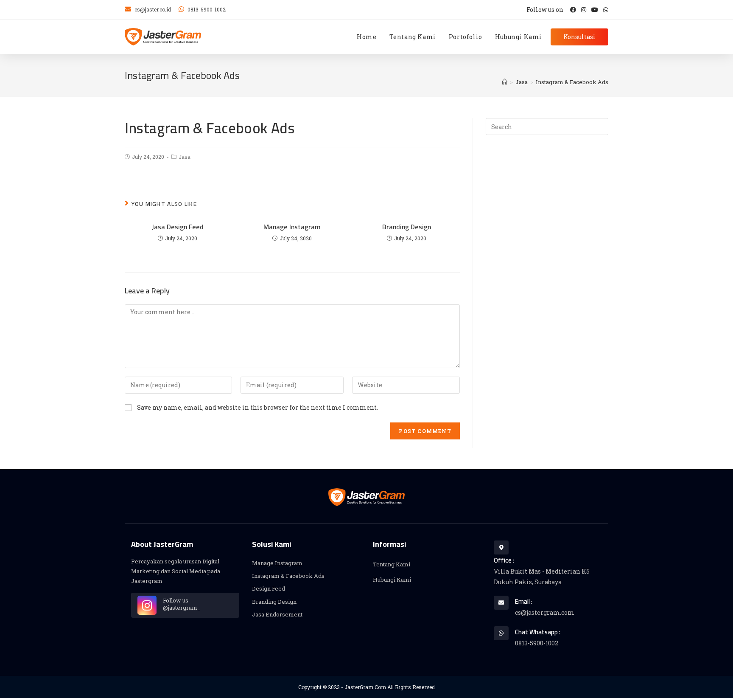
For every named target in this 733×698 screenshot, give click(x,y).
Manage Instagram (292, 226)
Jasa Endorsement (277, 614)
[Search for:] (547, 126)
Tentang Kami (391, 564)
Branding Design (406, 226)
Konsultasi (579, 37)
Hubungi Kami (392, 579)
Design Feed (268, 588)
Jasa (184, 156)
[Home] (504, 82)
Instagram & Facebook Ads (288, 576)
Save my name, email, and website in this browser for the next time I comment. (257, 407)
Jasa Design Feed (178, 226)
